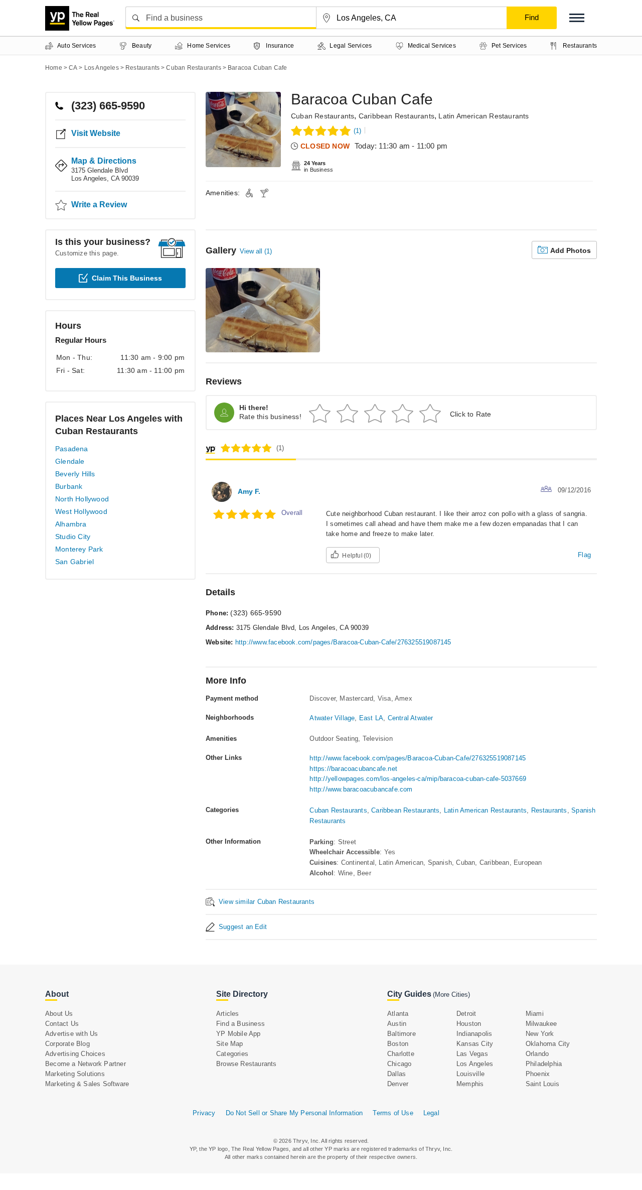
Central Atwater (410, 718)
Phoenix (538, 1074)
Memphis (470, 1084)
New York (540, 1033)
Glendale (70, 461)
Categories (232, 1053)
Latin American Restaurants (483, 116)
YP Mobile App (238, 1033)
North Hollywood (82, 499)
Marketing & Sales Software (87, 1084)
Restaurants (549, 810)
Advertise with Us (71, 1033)
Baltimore (401, 1033)
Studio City (72, 537)
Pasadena (71, 449)
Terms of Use (393, 1113)
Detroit (466, 1013)
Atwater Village (332, 718)
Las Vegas (472, 1053)
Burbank (68, 486)
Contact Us (62, 1023)
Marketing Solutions (75, 1074)
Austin (396, 1023)
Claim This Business (127, 278)
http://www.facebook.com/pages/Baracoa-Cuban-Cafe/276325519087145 (343, 642)
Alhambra (71, 524)
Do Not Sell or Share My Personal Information (294, 1113)
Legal (431, 1113)
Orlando (537, 1053)
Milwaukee (541, 1023)
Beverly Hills (75, 474)
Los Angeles (474, 1064)
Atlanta (397, 1013)
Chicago (399, 1064)
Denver (397, 1084)
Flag (584, 555)
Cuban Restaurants (322, 116)
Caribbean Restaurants (396, 116)
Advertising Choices (75, 1053)
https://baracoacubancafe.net (353, 768)
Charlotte (400, 1053)
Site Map (229, 1043)
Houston (468, 1023)
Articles (227, 1013)
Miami (535, 1013)
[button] (576, 18)
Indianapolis (474, 1033)
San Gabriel (74, 562)
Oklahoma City (548, 1043)
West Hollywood (81, 511)
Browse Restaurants (246, 1064)
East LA (371, 718)
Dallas (396, 1074)
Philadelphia (544, 1064)
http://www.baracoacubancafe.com (360, 789)
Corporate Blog (67, 1043)
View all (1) (256, 251)
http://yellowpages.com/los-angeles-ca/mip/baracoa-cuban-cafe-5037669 (417, 778)
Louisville (470, 1074)
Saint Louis (542, 1084)
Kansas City (474, 1043)
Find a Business (240, 1023)
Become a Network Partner (85, 1064)
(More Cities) (451, 994)
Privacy (204, 1113)
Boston (397, 1043)
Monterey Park (79, 549)
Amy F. (249, 491)
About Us (59, 1013)
